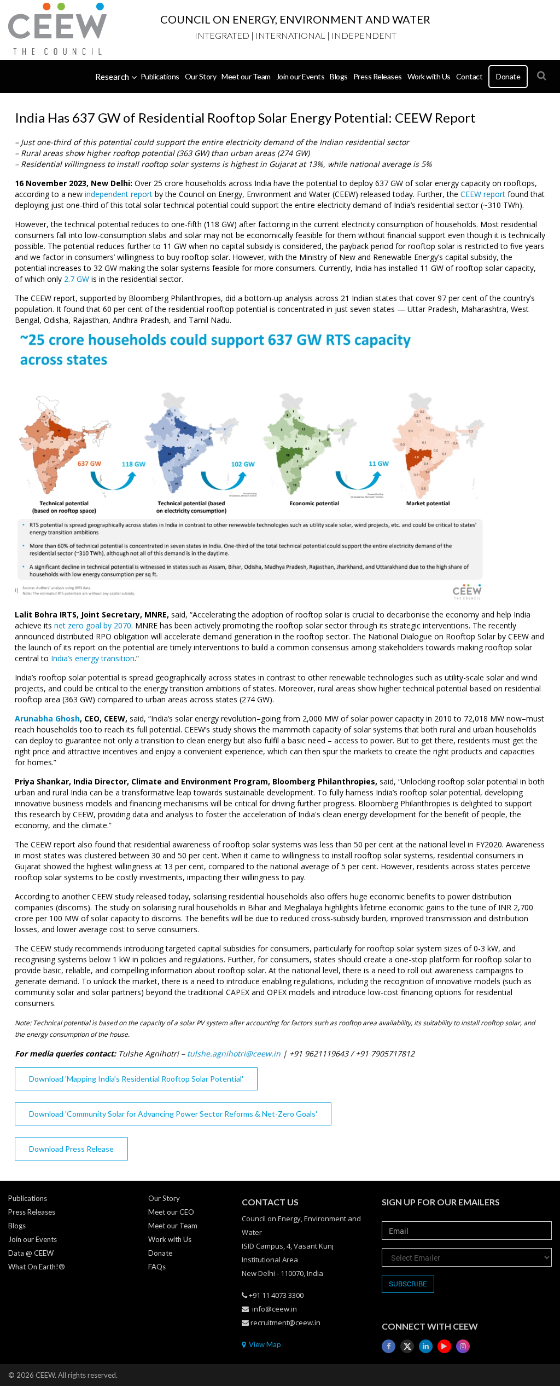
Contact (469, 76)
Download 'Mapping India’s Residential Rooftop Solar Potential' (136, 1078)
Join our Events (300, 76)
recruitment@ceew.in (285, 1322)
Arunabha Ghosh (47, 718)
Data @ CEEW (31, 1253)
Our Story (201, 76)
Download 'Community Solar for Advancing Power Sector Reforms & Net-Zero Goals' (173, 1113)
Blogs (339, 76)
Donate (508, 76)
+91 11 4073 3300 (276, 1295)
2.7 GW (76, 279)
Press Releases (377, 76)
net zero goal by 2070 (92, 625)
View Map (264, 1344)
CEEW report (482, 194)
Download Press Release (71, 1148)
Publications (160, 76)
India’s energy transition (93, 658)
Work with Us (429, 76)
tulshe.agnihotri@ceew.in (234, 1053)
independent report (119, 194)
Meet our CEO (171, 1212)
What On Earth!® (36, 1266)
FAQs (157, 1266)
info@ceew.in (274, 1309)
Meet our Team (246, 76)
